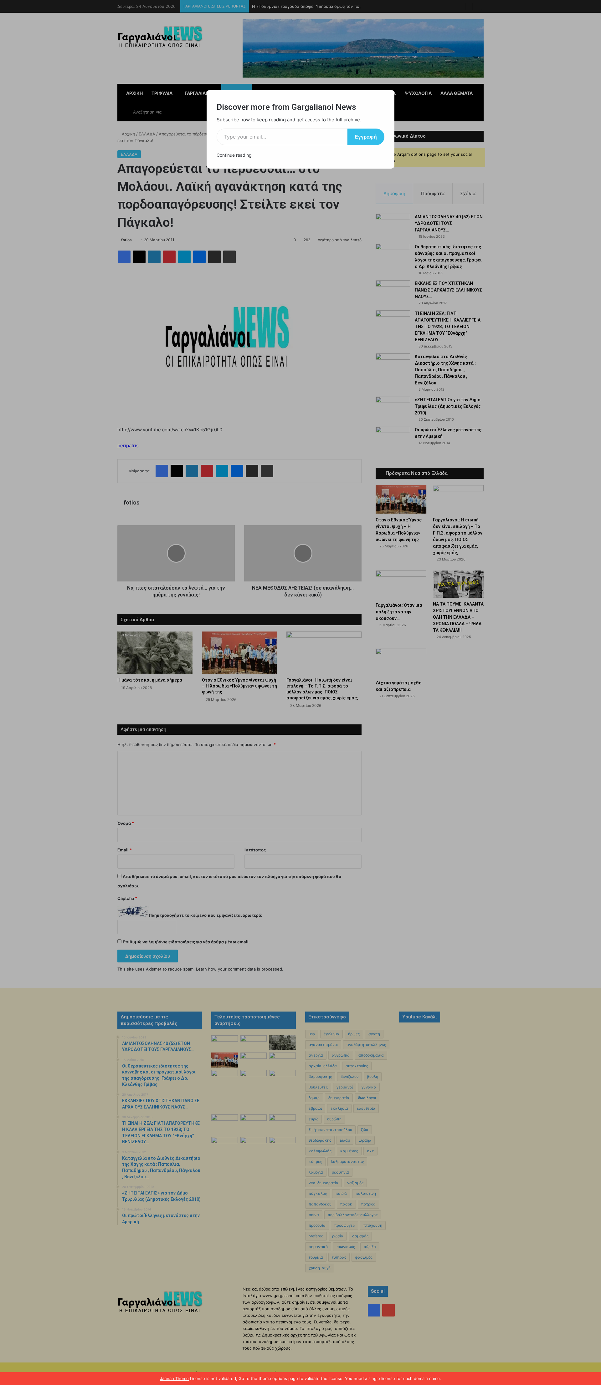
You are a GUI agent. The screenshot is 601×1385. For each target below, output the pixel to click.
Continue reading (234, 155)
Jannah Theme (174, 1378)
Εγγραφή (366, 137)
